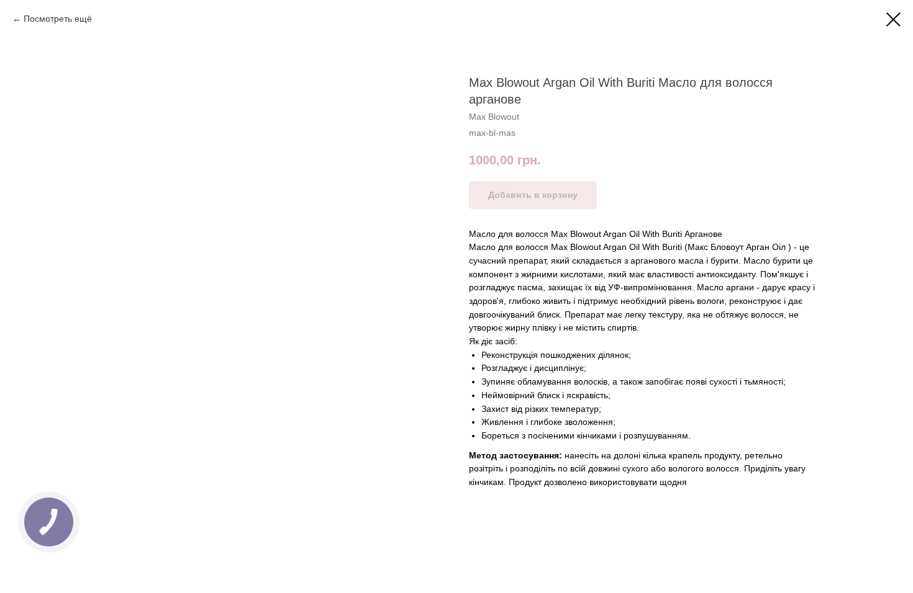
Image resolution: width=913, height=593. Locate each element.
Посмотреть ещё (58, 19)
